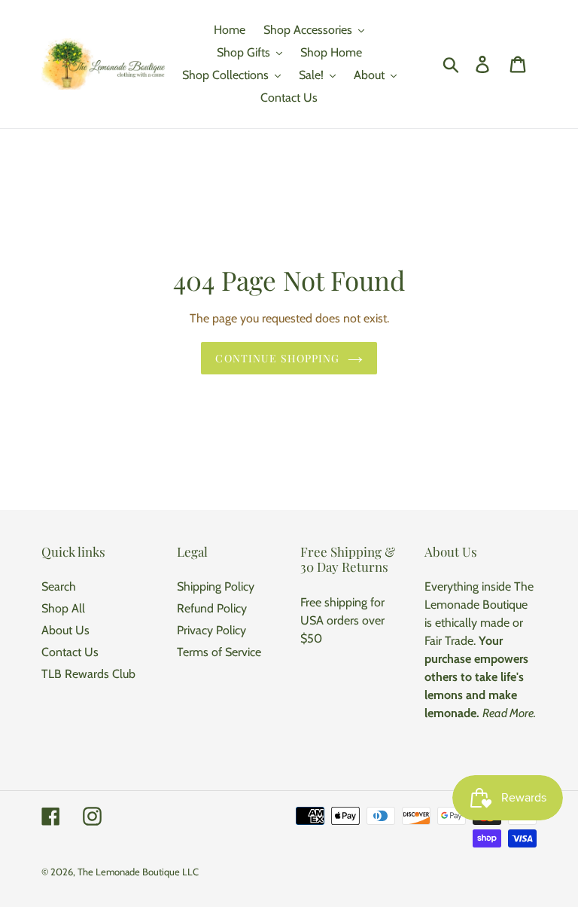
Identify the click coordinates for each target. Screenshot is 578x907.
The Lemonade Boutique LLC (138, 872)
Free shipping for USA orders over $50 (342, 620)
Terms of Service (219, 652)
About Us (65, 630)
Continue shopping (277, 358)
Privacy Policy (211, 630)
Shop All (63, 608)
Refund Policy (212, 608)
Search (58, 586)
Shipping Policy (215, 586)
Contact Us (70, 652)
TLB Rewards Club (88, 674)
